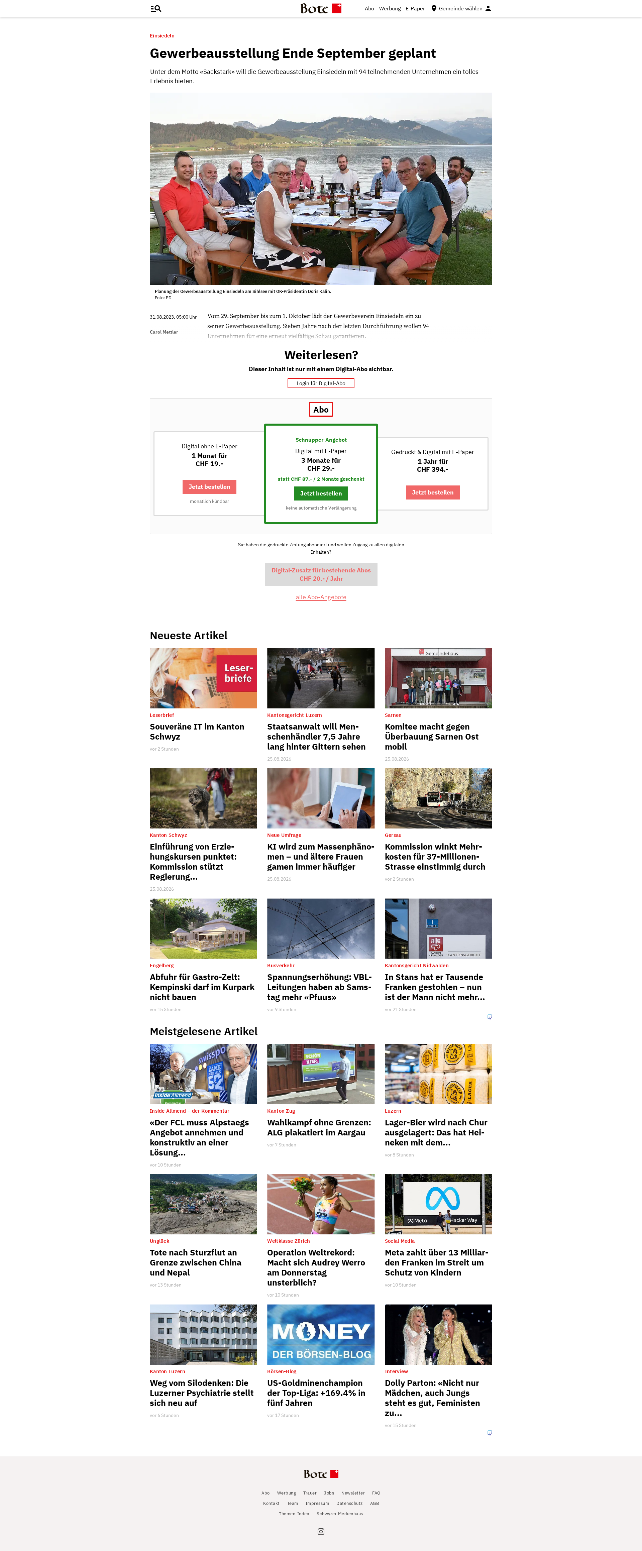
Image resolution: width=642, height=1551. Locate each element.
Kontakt (271, 1503)
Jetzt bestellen (209, 486)
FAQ (376, 1493)
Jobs (329, 1493)
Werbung (390, 8)
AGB (374, 1503)
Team (292, 1503)
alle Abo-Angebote (321, 597)
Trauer (310, 1493)
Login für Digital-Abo (321, 383)
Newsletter (353, 1493)
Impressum (317, 1503)
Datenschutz (349, 1503)
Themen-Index (294, 1514)
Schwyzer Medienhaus (340, 1514)
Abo (369, 8)
